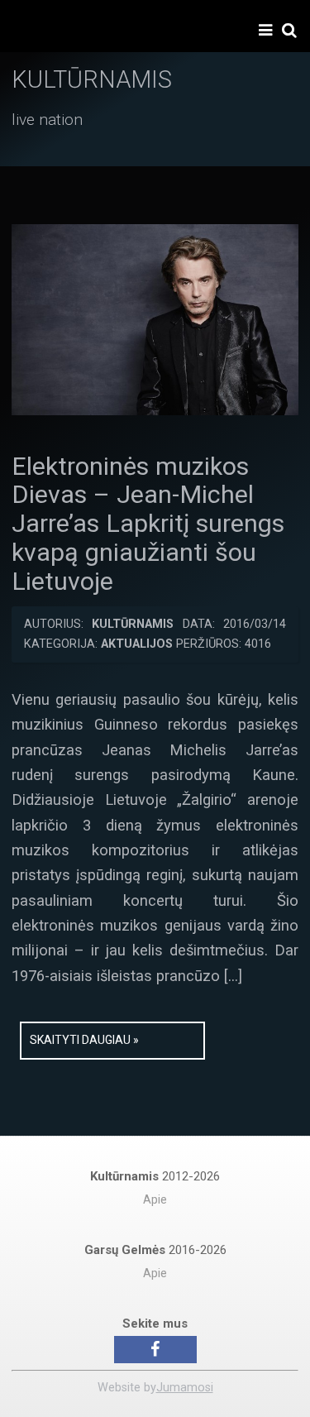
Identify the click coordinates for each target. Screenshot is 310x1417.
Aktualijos (137, 644)
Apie (155, 1200)
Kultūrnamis (133, 624)
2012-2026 (155, 1176)
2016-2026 (155, 1249)
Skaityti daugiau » (84, 1039)
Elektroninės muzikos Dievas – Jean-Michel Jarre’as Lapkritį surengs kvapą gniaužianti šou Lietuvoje (148, 524)
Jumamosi (184, 1388)
